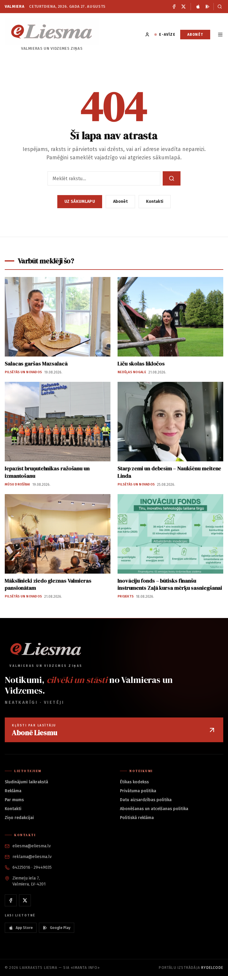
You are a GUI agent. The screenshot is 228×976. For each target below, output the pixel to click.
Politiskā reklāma (137, 817)
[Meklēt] (218, 6)
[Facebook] (174, 6)
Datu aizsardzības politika (146, 799)
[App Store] (198, 6)
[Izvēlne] (220, 34)
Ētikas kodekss (134, 781)
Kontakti (154, 201)
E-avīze (167, 34)
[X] (183, 6)
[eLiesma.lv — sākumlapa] (52, 31)
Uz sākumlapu (79, 201)
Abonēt (195, 34)
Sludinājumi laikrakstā (26, 781)
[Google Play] (207, 6)
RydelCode (212, 968)
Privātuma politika (138, 790)
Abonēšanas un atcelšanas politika (154, 808)
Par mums (14, 799)
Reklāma (13, 790)
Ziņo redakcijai (19, 817)
